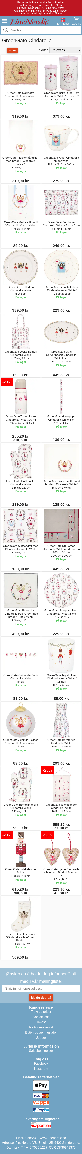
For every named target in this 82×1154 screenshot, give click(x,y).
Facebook (41, 1063)
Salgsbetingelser (41, 1050)
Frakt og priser (41, 1011)
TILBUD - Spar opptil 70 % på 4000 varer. (40, 7)
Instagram (41, 1068)
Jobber (41, 1037)
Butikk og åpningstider (41, 1032)
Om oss (41, 1022)
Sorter (43, 50)
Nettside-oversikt (41, 1027)
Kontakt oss (41, 1017)
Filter (12, 50)
